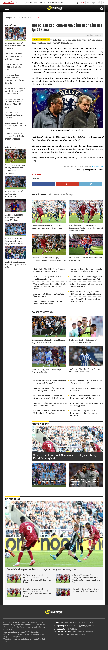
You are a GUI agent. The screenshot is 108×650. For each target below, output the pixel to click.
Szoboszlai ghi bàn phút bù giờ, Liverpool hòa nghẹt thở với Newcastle (49, 259)
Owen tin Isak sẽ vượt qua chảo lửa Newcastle (85, 389)
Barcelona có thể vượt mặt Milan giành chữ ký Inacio (15, 125)
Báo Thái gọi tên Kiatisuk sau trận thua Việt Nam (85, 300)
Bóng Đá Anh (38, 18)
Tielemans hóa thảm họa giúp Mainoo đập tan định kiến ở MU (48, 341)
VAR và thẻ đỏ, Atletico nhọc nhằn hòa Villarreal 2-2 (85, 259)
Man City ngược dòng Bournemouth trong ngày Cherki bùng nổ (14, 241)
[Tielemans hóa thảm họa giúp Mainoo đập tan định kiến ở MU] (49, 326)
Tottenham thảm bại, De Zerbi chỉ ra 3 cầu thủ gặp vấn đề (86, 404)
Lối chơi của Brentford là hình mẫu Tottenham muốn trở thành (85, 397)
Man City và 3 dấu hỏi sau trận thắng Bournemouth (49, 295)
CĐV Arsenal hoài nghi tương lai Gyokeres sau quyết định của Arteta (49, 397)
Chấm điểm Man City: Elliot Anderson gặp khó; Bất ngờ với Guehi (49, 270)
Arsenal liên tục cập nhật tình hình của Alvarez (13, 67)
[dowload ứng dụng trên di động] (82, 2)
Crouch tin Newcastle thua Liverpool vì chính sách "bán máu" (49, 382)
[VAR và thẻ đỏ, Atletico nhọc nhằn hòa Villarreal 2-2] (86, 244)
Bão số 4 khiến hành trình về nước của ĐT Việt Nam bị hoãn (14, 56)
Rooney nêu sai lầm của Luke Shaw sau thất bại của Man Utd (49, 389)
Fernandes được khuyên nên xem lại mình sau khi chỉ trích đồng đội (86, 270)
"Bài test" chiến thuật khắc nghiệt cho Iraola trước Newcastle (50, 404)
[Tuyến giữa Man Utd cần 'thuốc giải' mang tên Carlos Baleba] (86, 356)
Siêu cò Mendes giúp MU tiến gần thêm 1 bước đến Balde (48, 302)
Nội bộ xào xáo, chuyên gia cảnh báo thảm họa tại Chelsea (67, 27)
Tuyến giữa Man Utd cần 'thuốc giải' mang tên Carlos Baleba (84, 370)
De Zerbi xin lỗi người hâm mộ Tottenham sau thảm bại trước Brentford (83, 413)
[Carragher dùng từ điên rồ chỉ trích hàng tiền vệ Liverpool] (63, 592)
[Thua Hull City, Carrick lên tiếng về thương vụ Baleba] (49, 356)
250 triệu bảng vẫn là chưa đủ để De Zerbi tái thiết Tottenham (49, 412)
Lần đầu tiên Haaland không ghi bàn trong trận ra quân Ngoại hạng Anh (86, 277)
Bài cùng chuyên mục (61, 194)
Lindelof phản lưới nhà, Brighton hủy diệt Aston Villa (15, 264)
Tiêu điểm (10, 147)
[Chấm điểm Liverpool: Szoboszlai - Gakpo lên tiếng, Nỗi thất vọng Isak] (49, 211)
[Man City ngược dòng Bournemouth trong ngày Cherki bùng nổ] (15, 229)
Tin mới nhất (12, 499)
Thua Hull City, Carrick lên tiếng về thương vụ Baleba (47, 370)
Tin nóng (10, 25)
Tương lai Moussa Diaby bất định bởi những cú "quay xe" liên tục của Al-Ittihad (49, 286)
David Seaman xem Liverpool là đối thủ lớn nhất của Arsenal (15, 136)
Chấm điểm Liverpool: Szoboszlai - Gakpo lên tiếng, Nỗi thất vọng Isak (47, 227)
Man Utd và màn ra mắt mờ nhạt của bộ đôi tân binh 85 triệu (86, 382)
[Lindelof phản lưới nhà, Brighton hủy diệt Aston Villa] (15, 252)
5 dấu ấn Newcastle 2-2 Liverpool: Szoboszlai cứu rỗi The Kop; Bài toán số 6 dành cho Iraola (86, 228)
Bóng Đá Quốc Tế (22, 18)
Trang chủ (9, 18)
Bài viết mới (39, 194)
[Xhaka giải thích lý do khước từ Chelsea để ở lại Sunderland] (86, 326)
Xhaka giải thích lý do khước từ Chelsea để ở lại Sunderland (83, 341)
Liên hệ (60, 634)
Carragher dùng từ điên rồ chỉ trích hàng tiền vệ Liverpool (85, 590)
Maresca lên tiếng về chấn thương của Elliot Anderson (48, 277)
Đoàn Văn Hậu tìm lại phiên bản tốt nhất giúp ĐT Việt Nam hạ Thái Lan (85, 292)
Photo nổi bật (40, 424)
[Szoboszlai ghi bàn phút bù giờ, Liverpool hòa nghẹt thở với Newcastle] (49, 244)
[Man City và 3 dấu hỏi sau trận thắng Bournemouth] (15, 182)
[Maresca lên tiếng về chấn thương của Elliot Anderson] (15, 34)
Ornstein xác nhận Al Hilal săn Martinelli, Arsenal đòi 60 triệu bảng (14, 103)
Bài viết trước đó (42, 312)
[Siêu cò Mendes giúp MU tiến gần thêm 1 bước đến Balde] (15, 205)
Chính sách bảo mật (77, 634)
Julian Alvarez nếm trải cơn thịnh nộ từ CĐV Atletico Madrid (86, 285)
